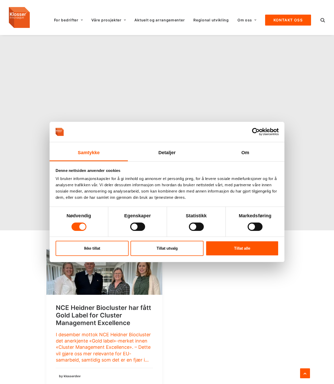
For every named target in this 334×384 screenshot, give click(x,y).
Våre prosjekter (106, 20)
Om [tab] (245, 152)
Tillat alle (242, 248)
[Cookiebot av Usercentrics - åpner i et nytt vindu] (256, 132)
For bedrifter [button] (66, 20)
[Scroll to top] (305, 373)
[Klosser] (19, 17)
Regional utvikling (211, 20)
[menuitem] (68, 20)
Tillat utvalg (167, 248)
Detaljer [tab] (167, 152)
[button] (322, 20)
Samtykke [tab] (89, 152)
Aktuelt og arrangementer (159, 20)
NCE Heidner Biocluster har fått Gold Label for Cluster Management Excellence (103, 315)
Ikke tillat (92, 248)
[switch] (137, 227)
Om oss (244, 20)
